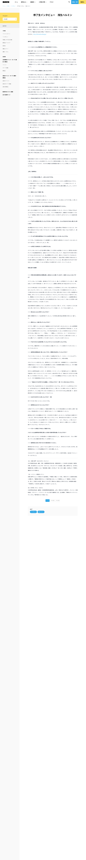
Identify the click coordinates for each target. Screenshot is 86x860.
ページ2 (52, 500)
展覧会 (4, 70)
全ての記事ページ (6, 94)
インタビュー (5, 36)
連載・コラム (5, 51)
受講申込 (82, 2)
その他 (4, 30)
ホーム (16, 2)
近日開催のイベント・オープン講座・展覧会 (10, 60)
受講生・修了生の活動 (7, 39)
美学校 (6, 2)
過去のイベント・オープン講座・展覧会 (10, 76)
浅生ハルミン (41, 511)
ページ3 (57, 500)
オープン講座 (5, 67)
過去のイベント (6, 80)
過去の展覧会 (5, 86)
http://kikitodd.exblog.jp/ (39, 34)
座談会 (4, 45)
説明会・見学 (75, 2)
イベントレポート (6, 33)
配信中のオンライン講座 (8, 91)
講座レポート (5, 48)
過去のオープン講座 (7, 83)
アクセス (51, 2)
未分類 (4, 56)
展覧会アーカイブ (6, 42)
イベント (4, 64)
